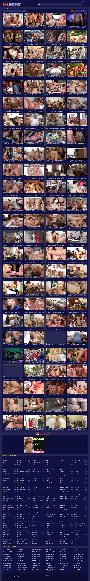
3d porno (5, 458)
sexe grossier (77, 460)
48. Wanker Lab (63, 565)
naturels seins (49, 541)
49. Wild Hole (63, 567)
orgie (15, 27)
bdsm (48, 412)
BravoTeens (63, 30)
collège (41, 128)
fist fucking (35, 512)
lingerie (82, 245)
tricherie (76, 512)
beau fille (31, 78)
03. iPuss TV (6, 554)
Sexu (64, 63)
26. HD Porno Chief (36, 561)
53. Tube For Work (78, 554)
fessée (33, 498)
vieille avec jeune (78, 523)
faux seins (34, 487)
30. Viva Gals (35, 570)
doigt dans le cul (19, 412)
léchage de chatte (50, 500)
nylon (61, 458)
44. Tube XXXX (63, 556)
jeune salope (83, 178)
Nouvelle (10, 1)
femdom (34, 491)
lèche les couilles (50, 498)
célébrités (19, 516)
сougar (75, 539)
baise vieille (40, 278)
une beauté (77, 516)
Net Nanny (25, 576)
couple (77, 161)
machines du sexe (50, 505)
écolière (76, 532)
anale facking (52, 27)
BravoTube (42, 30)
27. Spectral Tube (36, 563)
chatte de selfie (21, 476)
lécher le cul (49, 503)
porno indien (63, 496)
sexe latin (37, 94)
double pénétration (38, 111)
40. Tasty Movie (49, 570)
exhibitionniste (35, 485)
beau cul (5, 525)
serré (61, 532)
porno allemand (64, 487)
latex (47, 489)
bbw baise (70, 128)
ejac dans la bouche (22, 539)
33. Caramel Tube (50, 554)
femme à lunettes (36, 496)
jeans (47, 480)
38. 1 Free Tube (49, 565)
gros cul (20, 78)
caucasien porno (21, 467)
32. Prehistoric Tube (51, 552)
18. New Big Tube (21, 565)
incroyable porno (50, 469)
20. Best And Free (21, 570)
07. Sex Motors (7, 563)
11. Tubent (20, 549)
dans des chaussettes (23, 521)
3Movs (64, 13)
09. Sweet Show (7, 567)
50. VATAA (62, 570)
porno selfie (63, 505)
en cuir (33, 464)
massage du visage (82, 27)
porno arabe (50, 178)
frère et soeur (35, 514)
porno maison (61, 61)
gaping (41, 262)
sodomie (76, 471)
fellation (29, 27)
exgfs (33, 482)
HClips (21, 231)
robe (61, 523)
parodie (62, 471)
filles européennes (36, 509)
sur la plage (77, 494)
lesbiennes (58, 78)
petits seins (63, 473)
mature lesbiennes (50, 523)
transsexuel (77, 509)
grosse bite (32, 61)
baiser (5, 516)
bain (4, 503)
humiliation (48, 467)
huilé (47, 464)
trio (75, 514)
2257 (16, 576)
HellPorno (85, 63)
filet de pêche (62, 379)
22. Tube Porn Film (36, 552)
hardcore (39, 27)
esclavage (55, 412)
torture (75, 507)
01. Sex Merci (6, 549)
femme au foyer (36, 494)
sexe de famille (64, 539)
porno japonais (60, 161)
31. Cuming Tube (50, 549)
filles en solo (35, 507)
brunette (73, 27)
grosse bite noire (50, 458)
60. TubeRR (77, 570)
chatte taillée (20, 482)
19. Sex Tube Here (22, 567)
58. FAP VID (77, 565)
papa (61, 469)
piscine (61, 478)
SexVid (21, 63)
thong (75, 505)
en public (55, 128)
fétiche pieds (35, 521)
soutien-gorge (77, 476)
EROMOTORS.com (12, 578)
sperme (76, 27)
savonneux (62, 530)
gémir (47, 460)
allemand (30, 195)
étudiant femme (36, 128)
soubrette (76, 473)
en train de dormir (36, 471)
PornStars (24, 10)
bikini (73, 78)
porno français (63, 494)
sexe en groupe (34, 27)
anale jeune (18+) (8, 476)
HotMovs (85, 13)
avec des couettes (8, 498)
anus (13, 295)
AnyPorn (21, 13)
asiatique (8, 61)
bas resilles (37, 329)
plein (85, 128)
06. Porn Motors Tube (8, 561)
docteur (19, 525)
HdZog (43, 80)
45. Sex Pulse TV (64, 558)
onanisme (62, 460)
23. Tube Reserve (36, 554)
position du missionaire (66, 509)
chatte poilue (41, 312)
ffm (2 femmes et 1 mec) (38, 500)
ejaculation (40, 61)
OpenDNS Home (31, 576)
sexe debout (63, 541)
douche (19, 532)
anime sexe (6, 478)
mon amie (48, 536)
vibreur (75, 521)
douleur (19, 534)
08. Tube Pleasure (7, 565)
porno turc (62, 507)
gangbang (78, 228)
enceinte (34, 473)
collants (19, 494)
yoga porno (77, 530)
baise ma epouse (7, 509)
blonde (69, 27)
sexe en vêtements (79, 458)
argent (5, 485)
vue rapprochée (78, 525)
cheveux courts (21, 487)
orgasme (16, 211)
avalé (4, 496)
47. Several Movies (64, 563)
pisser (61, 480)
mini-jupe (48, 530)
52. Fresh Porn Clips (79, 552)
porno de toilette (64, 491)
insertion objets (49, 473)
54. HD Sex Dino (78, 556)
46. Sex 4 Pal (63, 561)
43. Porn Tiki (63, 554)
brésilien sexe (7, 543)
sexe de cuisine (64, 536)
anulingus (5, 480)
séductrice (76, 496)
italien (47, 478)
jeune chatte (49, 482)
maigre (47, 507)
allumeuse (6, 469)
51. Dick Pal (77, 549)
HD (43, 94)
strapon (76, 489)
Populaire (5, 1)
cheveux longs (21, 489)
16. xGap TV (20, 561)
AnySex (21, 80)
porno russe (63, 503)
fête (38, 44)
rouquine (14, 245)
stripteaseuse (77, 491)
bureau (19, 460)
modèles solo (49, 534)
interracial (61, 111)
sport (75, 485)
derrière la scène (22, 523)
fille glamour (15, 262)
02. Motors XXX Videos (9, 552)
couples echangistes (18, 44)
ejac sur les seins (83, 211)
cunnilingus (58, 245)
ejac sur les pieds (22, 543)
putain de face (63, 516)
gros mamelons (35, 539)
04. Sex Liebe (6, 556)
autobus (5, 494)
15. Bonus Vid (20, 558)
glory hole (34, 530)
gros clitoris (35, 534)
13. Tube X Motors (21, 554)
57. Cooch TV (77, 563)
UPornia (21, 30)
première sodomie (81, 111)
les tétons (48, 491)
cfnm (18, 469)
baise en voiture (7, 505)
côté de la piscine (22, 518)
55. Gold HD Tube (78, 558)
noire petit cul (49, 543)
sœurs (75, 498)
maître (47, 525)
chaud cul (20, 485)
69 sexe (5, 460)
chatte (62, 245)
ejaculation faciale (36, 462)
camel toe (20, 462)
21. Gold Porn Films (36, 549)
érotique (62, 412)
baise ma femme (7, 512)
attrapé (5, 491)
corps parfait (20, 500)
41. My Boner (63, 549)
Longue (18, 10)
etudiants (34, 480)
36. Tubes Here (49, 561)
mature (59, 44)
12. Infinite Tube (21, 552)
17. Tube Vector (21, 563)
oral (61, 462)
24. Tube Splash (36, 556)
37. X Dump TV (49, 563)
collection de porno (22, 496)
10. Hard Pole (6, 570)
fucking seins (35, 516)
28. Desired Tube (36, 565)
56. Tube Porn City (78, 561)
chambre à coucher (22, 471)
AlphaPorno (42, 63)
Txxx (86, 30)
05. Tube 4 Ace (7, 558)
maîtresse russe (50, 527)
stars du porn (36, 396)
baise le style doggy (39, 178)
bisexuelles (11, 27)
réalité (39, 78)
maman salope (49, 509)
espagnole (34, 478)
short (75, 469)
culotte (19, 512)
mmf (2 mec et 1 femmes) (52, 532)
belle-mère (6, 530)
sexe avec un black (65, 534)
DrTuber (42, 13)
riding (61, 521)
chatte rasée (20, 480)
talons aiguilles (78, 500)
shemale (76, 467)
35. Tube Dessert (50, 558)
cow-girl (49, 61)
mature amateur (41, 345)
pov (64, 78)
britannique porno (7, 539)
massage (48, 512)
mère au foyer (18, 111)
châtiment (19, 491)
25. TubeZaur (35, 558)
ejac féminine (21, 541)
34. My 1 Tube (49, 556)
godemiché (34, 532)
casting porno (21, 464)
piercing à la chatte (65, 476)
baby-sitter (74, 195)
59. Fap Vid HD (77, 567)
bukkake (17, 94)
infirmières (48, 471)
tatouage (42, 329)
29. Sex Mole (35, 567)
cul (16, 161)
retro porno (63, 518)
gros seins (57, 27)
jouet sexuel (49, 487)
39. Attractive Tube (50, 567)
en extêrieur (82, 44)
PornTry (42, 97)
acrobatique (6, 464)
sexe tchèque (62, 128)
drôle (34, 78)
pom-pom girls (13, 228)
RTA (12, 577)
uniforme (76, 518)
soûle (29, 44)
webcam (76, 527)
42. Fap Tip (62, 552)
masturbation (49, 516)
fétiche (76, 111)
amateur (5, 44)
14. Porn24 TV (21, 556)
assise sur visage (8, 489)
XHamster (85, 164)
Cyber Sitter (20, 576)
